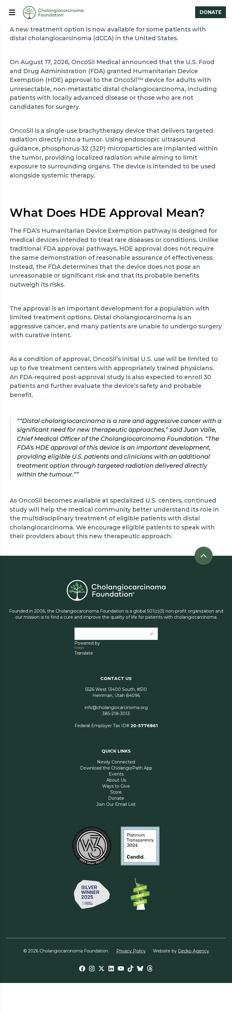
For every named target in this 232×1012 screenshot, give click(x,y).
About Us (116, 780)
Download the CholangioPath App (116, 768)
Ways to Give (116, 786)
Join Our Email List (116, 804)
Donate (116, 798)
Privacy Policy (131, 951)
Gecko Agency (193, 951)
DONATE (210, 12)
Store (116, 792)
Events (116, 774)
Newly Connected (116, 762)
